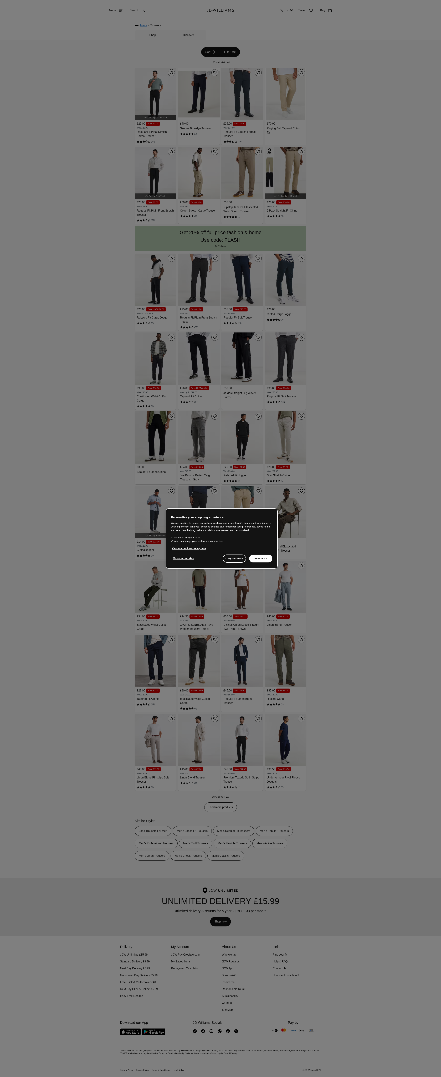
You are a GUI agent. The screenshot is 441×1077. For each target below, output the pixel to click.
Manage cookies (183, 560)
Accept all (260, 560)
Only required (234, 560)
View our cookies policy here (189, 550)
